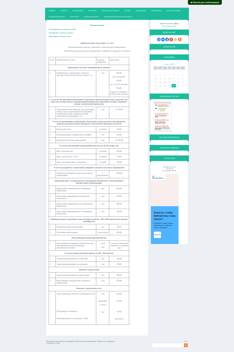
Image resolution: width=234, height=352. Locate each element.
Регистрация (166, 26)
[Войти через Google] (175, 39)
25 (160, 86)
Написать (157, 234)
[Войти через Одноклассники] (180, 39)
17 (156, 82)
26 (165, 86)
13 (169, 78)
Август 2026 (169, 64)
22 (178, 82)
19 (165, 82)
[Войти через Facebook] (167, 39)
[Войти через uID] (159, 39)
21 (174, 82)
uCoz (186, 341)
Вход (174, 26)
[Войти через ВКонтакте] (163, 39)
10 (156, 78)
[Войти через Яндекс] (171, 39)
